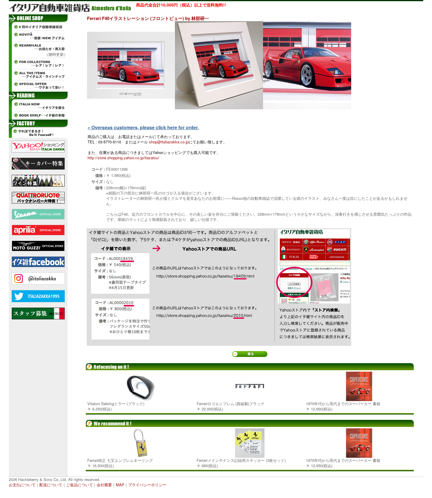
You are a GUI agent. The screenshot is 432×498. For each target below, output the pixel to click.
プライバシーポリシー (147, 484)
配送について (50, 484)
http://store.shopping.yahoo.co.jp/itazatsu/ (123, 157)
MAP (120, 484)
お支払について (22, 484)
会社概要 (104, 484)
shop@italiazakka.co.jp (169, 142)
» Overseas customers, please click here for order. (143, 127)
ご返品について (79, 484)
